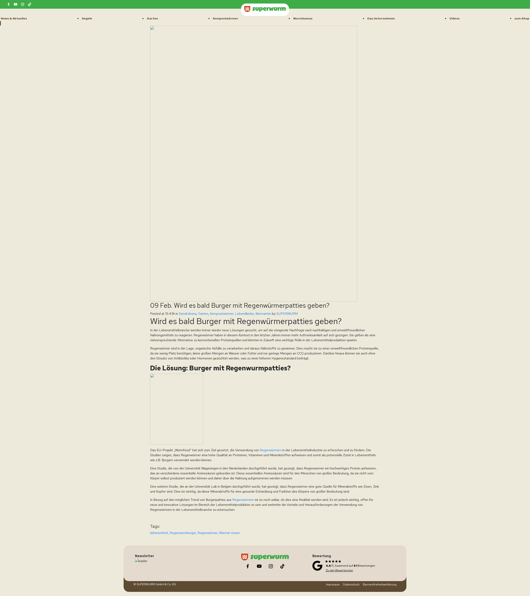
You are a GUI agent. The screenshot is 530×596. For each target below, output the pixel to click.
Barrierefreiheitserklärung (379, 584)
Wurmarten (263, 313)
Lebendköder (244, 313)
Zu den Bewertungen (339, 570)
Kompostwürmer (221, 313)
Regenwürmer (207, 533)
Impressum (333, 584)
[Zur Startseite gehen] (265, 9)
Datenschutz (351, 584)
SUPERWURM (287, 313)
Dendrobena (187, 313)
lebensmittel (159, 533)
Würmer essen (229, 533)
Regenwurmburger (183, 533)
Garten (203, 313)
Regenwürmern (270, 450)
